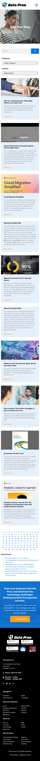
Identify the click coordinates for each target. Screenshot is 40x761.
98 (30, 547)
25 (27, 534)
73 (27, 543)
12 (26, 532)
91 (9, 547)
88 (37, 545)
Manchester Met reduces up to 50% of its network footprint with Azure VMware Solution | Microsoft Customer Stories (21, 573)
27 (33, 534)
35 (21, 536)
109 (35, 549)
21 (15, 534)
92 (12, 547)
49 (28, 538)
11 (24, 532)
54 (6, 541)
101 (6, 549)
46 (19, 538)
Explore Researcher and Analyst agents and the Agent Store (19, 147)
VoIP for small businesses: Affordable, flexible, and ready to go (18, 102)
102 (9, 549)
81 (15, 545)
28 (36, 534)
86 (30, 545)
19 (9, 534)
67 (9, 543)
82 (18, 545)
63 (33, 541)
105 (20, 549)
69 (16, 543)
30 (6, 536)
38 (31, 536)
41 (3, 538)
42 (6, 538)
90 (6, 547)
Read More (7, 116)
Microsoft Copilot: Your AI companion (17, 558)
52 (36, 538)
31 (9, 536)
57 (15, 541)
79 (9, 545)
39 (34, 536)
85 (27, 545)
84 (24, 545)
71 (21, 543)
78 (6, 545)
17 (3, 534)
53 (3, 541)
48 (25, 538)
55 (9, 541)
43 (9, 538)
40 (37, 536)
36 (24, 536)
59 (21, 541)
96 (24, 547)
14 (32, 532)
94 (18, 547)
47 (22, 538)
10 (21, 532)
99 (33, 547)
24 (24, 534)
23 (21, 534)
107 (27, 549)
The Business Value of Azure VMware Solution (19, 564)
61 (27, 541)
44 (12, 538)
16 (38, 532)
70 (19, 543)
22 (18, 534)
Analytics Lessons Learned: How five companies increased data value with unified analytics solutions (18, 504)
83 (21, 545)
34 (18, 536)
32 (12, 536)
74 (30, 543)
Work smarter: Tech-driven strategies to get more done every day (19, 409)
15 (35, 532)
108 (31, 549)
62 (30, 541)
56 (12, 541)
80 (12, 545)
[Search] (35, 51)
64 (36, 541)
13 (29, 532)
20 (12, 534)
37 (27, 536)
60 (24, 541)
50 (31, 538)
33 (15, 536)
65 (3, 543)
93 (15, 547)
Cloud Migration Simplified (14, 197)
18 (6, 534)
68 (13, 543)
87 (33, 545)
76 (36, 543)
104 (16, 549)
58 (18, 541)
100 (37, 547)
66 (6, 543)
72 (24, 543)
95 (21, 547)
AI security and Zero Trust (14, 453)
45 (15, 538)
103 (13, 549)
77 (3, 545)
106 (24, 549)
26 (30, 534)
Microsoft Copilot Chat (12, 223)
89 (3, 547)
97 (27, 547)
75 (33, 543)
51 (33, 538)
